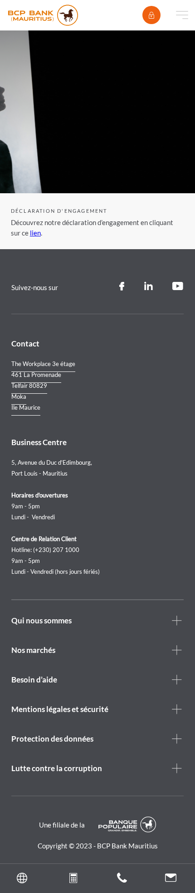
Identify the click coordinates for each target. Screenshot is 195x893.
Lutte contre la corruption (56, 768)
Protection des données (52, 738)
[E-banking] (151, 15)
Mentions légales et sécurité (59, 709)
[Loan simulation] (73, 880)
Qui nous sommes (41, 620)
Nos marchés (33, 650)
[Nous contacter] (170, 879)
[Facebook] (121, 286)
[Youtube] (178, 286)
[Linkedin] (148, 286)
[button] (24, 878)
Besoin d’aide (34, 679)
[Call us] (122, 880)
